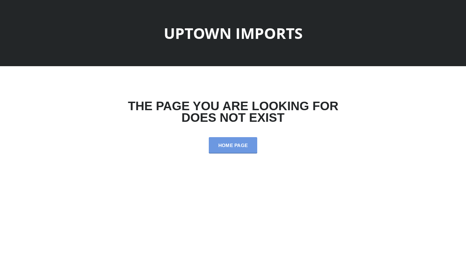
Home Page (233, 145)
